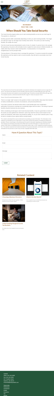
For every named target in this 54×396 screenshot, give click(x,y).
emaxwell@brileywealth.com (11, 382)
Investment (6, 388)
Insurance (6, 392)
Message (4, 151)
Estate (5, 390)
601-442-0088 (11, 375)
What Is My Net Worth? (33, 197)
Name (3, 135)
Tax (4, 393)
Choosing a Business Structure (12, 197)
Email (3, 143)
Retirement (6, 387)
